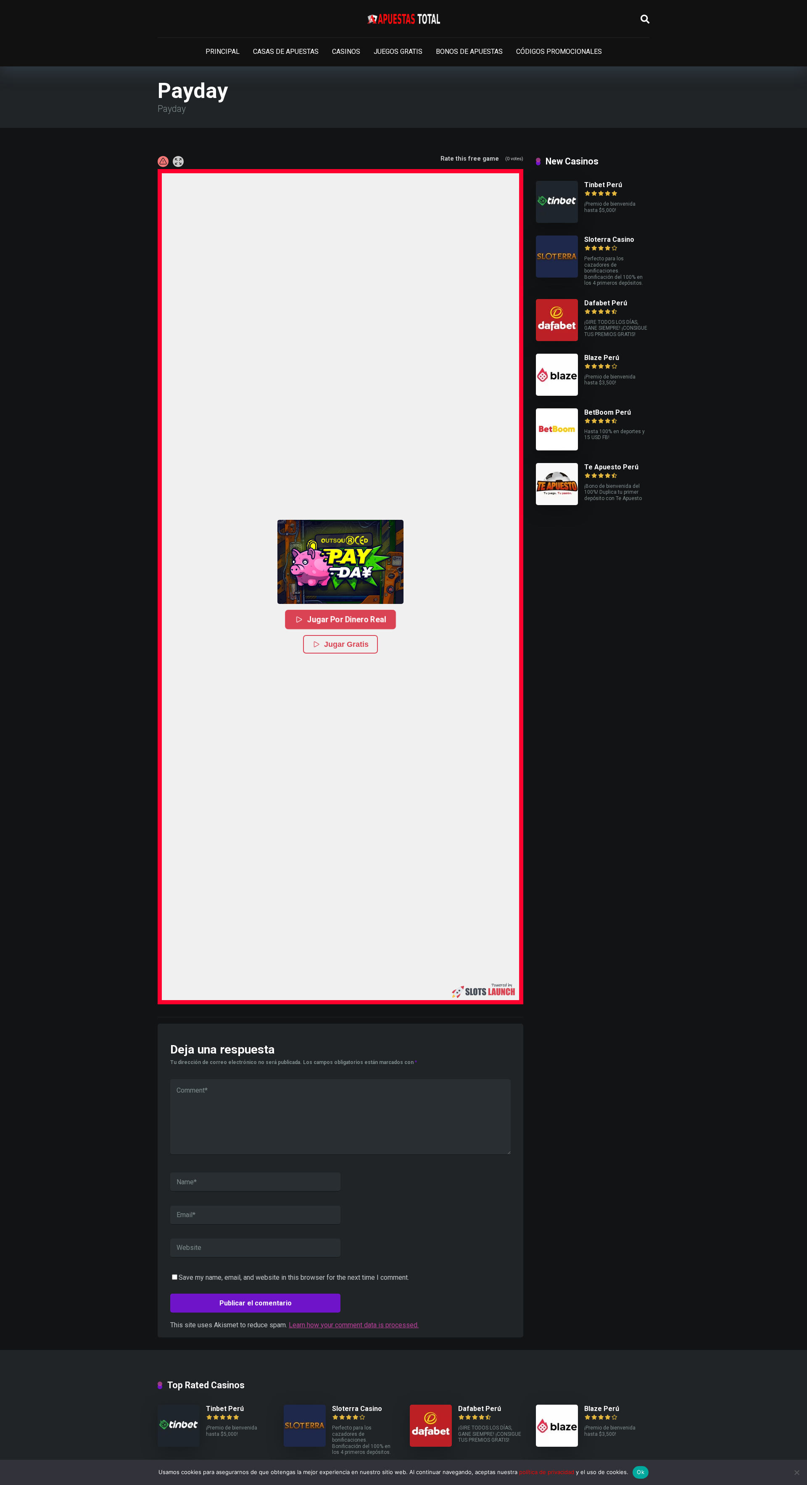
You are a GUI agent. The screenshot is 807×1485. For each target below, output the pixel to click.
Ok (640, 1472)
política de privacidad (546, 1472)
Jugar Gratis (346, 644)
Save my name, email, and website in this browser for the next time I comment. (294, 1277)
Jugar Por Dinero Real (347, 619)
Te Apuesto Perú (611, 467)
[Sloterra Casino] (557, 275)
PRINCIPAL (223, 52)
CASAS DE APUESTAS (286, 52)
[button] (340, 562)
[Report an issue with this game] (163, 161)
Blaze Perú (601, 358)
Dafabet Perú (605, 303)
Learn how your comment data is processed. (354, 1325)
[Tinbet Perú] (557, 221)
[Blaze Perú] (557, 393)
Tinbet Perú (603, 185)
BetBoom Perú (607, 412)
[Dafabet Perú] (557, 339)
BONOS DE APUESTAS (469, 52)
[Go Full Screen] (178, 161)
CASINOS (346, 52)
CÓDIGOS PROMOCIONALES (559, 52)
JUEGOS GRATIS (398, 52)
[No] (796, 1472)
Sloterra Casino (609, 240)
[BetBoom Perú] (557, 448)
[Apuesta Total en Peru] (403, 19)
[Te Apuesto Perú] (557, 503)
